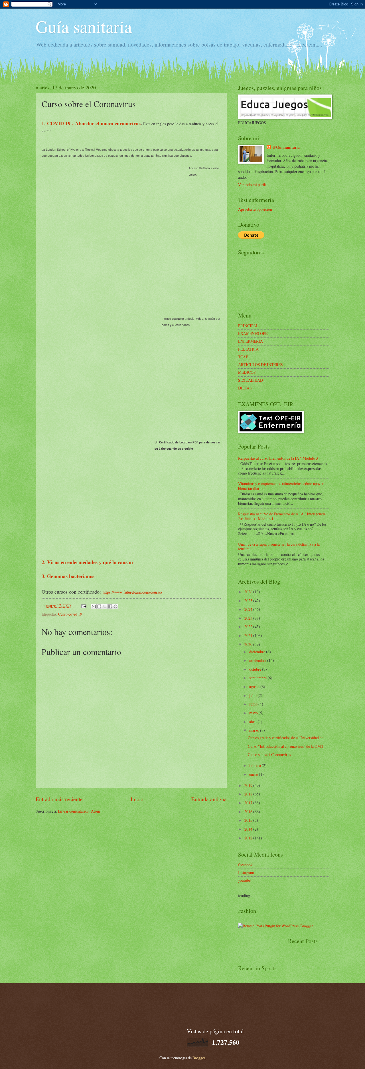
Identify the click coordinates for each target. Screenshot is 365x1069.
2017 (248, 802)
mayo (254, 713)
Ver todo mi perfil (252, 184)
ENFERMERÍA (250, 341)
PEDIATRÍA (248, 349)
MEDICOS (247, 372)
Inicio (137, 799)
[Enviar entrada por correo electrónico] (84, 605)
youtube (244, 880)
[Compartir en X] (105, 606)
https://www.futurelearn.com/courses (133, 592)
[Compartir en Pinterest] (115, 606)
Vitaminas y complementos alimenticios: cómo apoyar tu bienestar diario (283, 486)
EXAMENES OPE (252, 333)
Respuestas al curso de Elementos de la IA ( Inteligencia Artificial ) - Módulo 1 (282, 516)
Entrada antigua (209, 799)
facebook (245, 864)
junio (253, 704)
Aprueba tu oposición (255, 209)
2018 (248, 794)
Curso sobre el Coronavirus (269, 754)
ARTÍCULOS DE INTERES (260, 364)
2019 (248, 785)
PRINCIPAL (248, 325)
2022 (248, 626)
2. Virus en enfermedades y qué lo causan (87, 562)
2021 (248, 635)
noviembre (258, 660)
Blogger (198, 1057)
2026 (248, 591)
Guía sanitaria (84, 26)
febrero (255, 765)
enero (254, 774)
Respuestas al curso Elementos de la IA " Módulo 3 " (279, 458)
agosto (254, 686)
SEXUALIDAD (250, 380)
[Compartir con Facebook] (110, 606)
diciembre (257, 651)
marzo (254, 730)
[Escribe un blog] (99, 606)
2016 (248, 811)
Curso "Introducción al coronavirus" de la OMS (285, 746)
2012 (248, 838)
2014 (248, 829)
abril (253, 721)
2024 (248, 609)
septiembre (258, 677)
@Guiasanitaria (286, 147)
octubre (255, 669)
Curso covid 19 (70, 614)
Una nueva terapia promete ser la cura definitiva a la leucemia (279, 546)
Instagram (246, 872)
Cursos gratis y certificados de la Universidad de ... (287, 737)
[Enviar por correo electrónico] (94, 606)
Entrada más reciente (59, 799)
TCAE (243, 356)
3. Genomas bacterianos (68, 576)
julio (253, 695)
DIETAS (245, 388)
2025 (248, 600)
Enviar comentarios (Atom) (80, 811)
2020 (248, 644)
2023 (248, 618)
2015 (248, 820)
